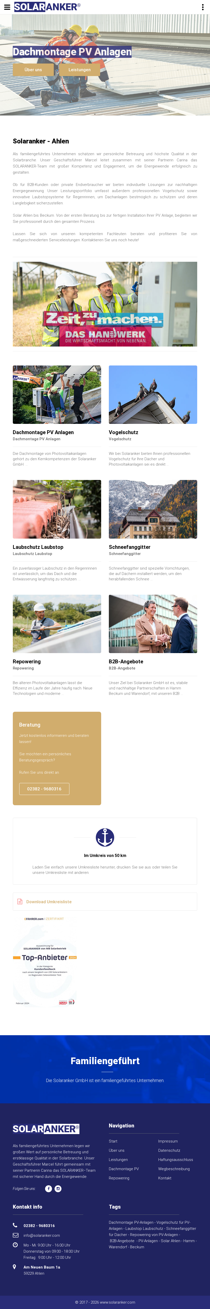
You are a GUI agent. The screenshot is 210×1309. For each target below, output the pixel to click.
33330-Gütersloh (43, 903)
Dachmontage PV (124, 1169)
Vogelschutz (123, 432)
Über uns (33, 69)
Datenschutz (169, 1150)
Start (113, 1141)
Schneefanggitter (130, 547)
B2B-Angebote (126, 661)
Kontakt (164, 1178)
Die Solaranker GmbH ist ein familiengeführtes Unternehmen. (105, 1080)
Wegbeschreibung (174, 1169)
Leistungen (80, 69)
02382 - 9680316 (44, 788)
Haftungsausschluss (175, 1159)
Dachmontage (121, 1222)
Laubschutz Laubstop (38, 547)
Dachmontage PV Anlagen (43, 432)
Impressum (168, 1141)
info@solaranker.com (42, 1235)
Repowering (27, 661)
